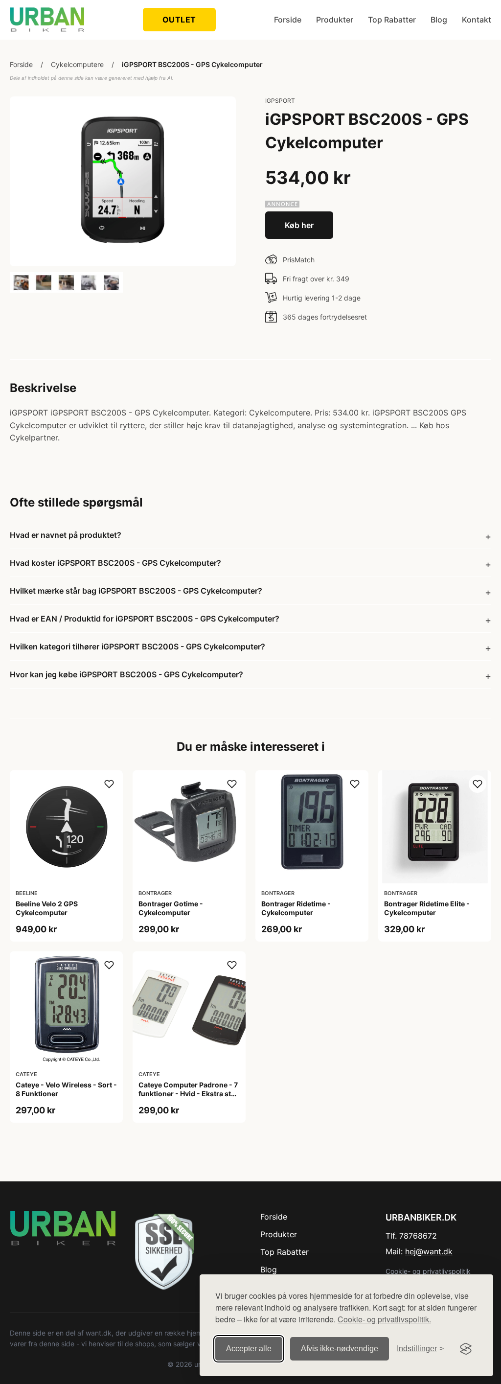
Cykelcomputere (77, 64)
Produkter (334, 19)
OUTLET (179, 19)
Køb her (299, 225)
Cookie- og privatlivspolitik (428, 1271)
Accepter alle (249, 1348)
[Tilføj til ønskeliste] (109, 784)
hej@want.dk (429, 1251)
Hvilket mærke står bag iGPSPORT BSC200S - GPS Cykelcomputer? (136, 591)
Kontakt (476, 19)
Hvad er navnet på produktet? (65, 535)
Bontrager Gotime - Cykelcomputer (170, 908)
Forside (287, 19)
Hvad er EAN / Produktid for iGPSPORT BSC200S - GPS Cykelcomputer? (144, 618)
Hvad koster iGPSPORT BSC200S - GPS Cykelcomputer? (115, 563)
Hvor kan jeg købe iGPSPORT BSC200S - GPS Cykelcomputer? (126, 674)
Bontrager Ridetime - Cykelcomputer (296, 908)
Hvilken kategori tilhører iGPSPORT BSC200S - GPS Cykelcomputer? (137, 646)
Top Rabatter (392, 19)
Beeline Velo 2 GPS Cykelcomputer (47, 908)
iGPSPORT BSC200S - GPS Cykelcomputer (192, 64)
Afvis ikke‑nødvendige (339, 1348)
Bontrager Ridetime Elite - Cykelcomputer (427, 908)
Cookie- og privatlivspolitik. (384, 1319)
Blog (439, 19)
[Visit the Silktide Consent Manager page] (466, 1349)
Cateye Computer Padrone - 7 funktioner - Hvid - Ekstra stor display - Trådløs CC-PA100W (189, 1094)
